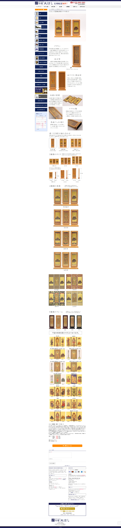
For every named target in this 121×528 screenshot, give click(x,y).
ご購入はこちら (68, 445)
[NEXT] (45, 115)
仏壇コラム (75, 6)
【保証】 (72, 492)
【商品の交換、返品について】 (75, 499)
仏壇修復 (68, 6)
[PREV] (37, 115)
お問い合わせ (82, 6)
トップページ (38, 6)
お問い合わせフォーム (68, 508)
